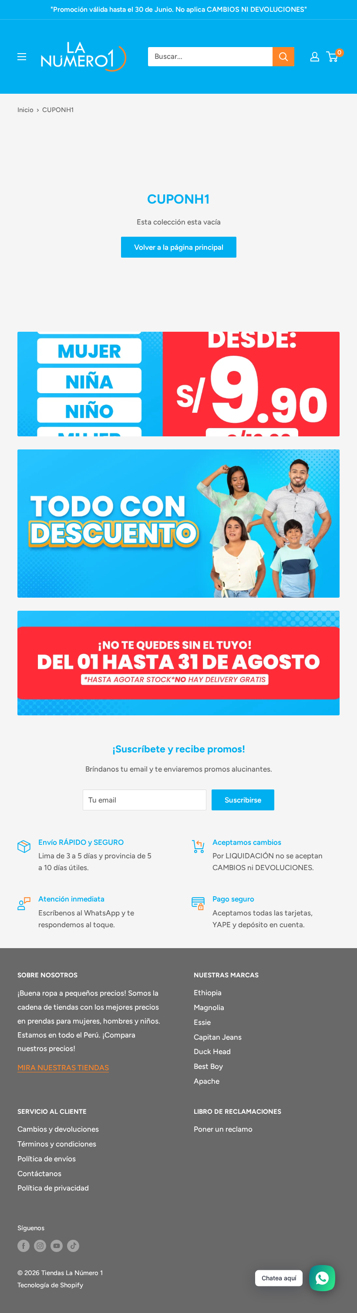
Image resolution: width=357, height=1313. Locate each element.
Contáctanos (39, 1173)
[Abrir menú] (21, 56)
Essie (202, 1022)
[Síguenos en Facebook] (23, 1245)
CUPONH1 (58, 110)
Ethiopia (208, 992)
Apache (206, 1081)
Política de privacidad (53, 1188)
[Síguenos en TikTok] (73, 1245)
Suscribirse (243, 800)
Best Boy (208, 1066)
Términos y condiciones (56, 1144)
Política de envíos (46, 1158)
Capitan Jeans (218, 1037)
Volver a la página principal (178, 247)
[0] (332, 56)
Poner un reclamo (223, 1129)
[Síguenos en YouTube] (57, 1245)
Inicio (25, 110)
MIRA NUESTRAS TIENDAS (63, 1067)
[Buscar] (283, 56)
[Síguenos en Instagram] (40, 1245)
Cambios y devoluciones (58, 1129)
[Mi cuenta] (314, 56)
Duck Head (212, 1051)
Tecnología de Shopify (50, 1285)
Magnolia (209, 1007)
